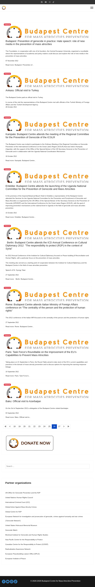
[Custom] (53, 2)
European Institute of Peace (15, 558)
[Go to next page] (64, 426)
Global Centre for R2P (13, 512)
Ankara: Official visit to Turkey (22, 90)
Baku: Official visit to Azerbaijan (23, 401)
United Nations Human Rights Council (19, 497)
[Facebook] (42, 2)
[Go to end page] (68, 426)
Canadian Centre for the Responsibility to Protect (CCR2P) (26, 544)
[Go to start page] (5, 426)
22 (34, 426)
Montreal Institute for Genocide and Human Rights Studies (26, 535)
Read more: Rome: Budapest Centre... (20, 326)
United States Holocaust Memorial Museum (21, 525)
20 (24, 426)
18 (14, 426)
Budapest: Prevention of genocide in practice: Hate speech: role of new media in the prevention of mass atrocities (45, 43)
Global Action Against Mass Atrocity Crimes (21, 507)
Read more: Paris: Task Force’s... (18, 376)
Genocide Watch (11, 530)
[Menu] (91, 7)
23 (39, 426)
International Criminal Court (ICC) (17, 502)
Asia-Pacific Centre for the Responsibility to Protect (24, 540)
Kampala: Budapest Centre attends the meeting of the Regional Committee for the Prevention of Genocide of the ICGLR (47, 136)
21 (29, 426)
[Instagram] (49, 2)
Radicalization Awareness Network (17, 549)
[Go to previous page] (10, 426)
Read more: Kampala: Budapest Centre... (21, 160)
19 (19, 426)
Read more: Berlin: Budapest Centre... (20, 279)
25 (49, 426)
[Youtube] (46, 2)
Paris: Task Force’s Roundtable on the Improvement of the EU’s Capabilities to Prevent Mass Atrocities (41, 353)
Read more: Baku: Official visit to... (18, 417)
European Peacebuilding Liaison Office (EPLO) (22, 554)
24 (44, 426)
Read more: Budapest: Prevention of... (20, 65)
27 (59, 426)
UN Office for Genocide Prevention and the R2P (22, 493)
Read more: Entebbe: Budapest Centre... (21, 217)
